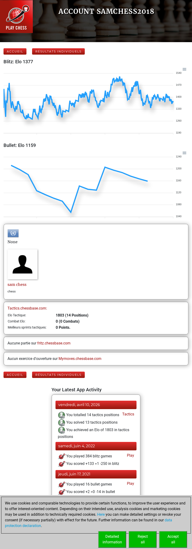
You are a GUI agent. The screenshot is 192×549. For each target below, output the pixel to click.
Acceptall (173, 539)
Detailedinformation (112, 539)
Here (101, 514)
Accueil (15, 51)
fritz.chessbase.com (53, 343)
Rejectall (143, 539)
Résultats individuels (58, 51)
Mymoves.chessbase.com (80, 358)
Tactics (127, 414)
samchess (16, 284)
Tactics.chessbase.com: (27, 308)
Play (130, 455)
